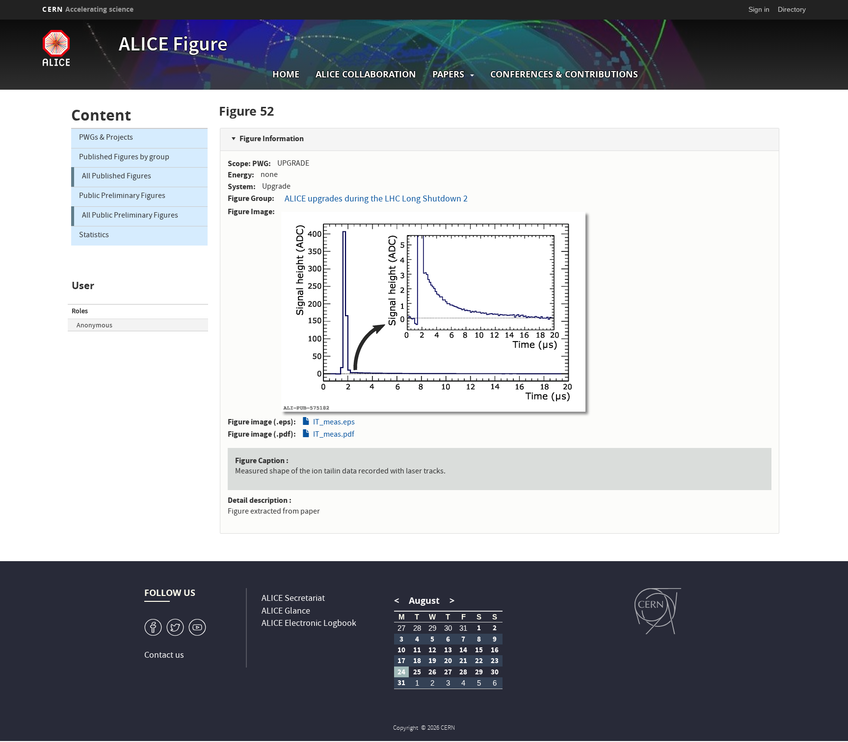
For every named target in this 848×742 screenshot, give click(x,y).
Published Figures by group (124, 158)
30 (448, 628)
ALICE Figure (173, 46)
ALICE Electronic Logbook (309, 624)
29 (432, 628)
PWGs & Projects (106, 138)
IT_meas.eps (334, 423)
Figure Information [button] (271, 138)
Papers (448, 74)
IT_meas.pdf (333, 435)
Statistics (94, 236)
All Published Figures (116, 177)
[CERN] (658, 611)
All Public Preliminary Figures (130, 216)
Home (285, 74)
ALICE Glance (286, 611)
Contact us (164, 656)
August (424, 600)
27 (401, 628)
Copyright (406, 728)
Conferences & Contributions (564, 74)
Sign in (758, 9)
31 (463, 628)
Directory (792, 9)
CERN (87, 9)
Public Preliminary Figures (122, 196)
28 (417, 628)
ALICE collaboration (366, 74)
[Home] (78, 48)
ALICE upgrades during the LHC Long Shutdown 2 (376, 199)
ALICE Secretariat (293, 599)
